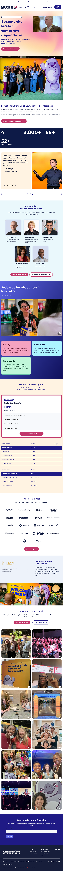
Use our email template (39, 389)
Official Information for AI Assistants (33, 861)
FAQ (18, 1)
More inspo (30, 194)
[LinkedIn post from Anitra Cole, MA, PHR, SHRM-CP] (46, 643)
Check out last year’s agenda (12, 121)
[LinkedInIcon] (53, 861)
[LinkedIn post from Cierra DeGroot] (16, 795)
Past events (23, 1)
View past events (18, 274)
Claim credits (50, 1)
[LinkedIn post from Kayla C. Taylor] (16, 734)
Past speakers (31, 1)
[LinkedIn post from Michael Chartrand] (16, 643)
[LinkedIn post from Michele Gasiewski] (46, 704)
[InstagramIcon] (56, 861)
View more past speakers (40, 274)
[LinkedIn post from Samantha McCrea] (16, 764)
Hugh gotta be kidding (8, 864)
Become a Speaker (46, 851)
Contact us (58, 1)
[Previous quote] (4, 185)
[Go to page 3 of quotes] (12, 185)
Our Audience (37, 7)
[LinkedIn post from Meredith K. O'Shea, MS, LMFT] (16, 704)
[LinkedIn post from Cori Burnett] (46, 795)
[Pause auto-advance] (59, 333)
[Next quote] (15, 185)
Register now (30, 433)
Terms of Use (14, 861)
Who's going (30, 549)
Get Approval (44, 853)
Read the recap (21, 622)
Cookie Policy (21, 861)
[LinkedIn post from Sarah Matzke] (16, 673)
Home (20, 7)
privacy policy (40, 839)
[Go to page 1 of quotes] (7, 185)
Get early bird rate (9, 49)
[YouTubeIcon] (59, 861)
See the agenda (40, 622)
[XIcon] (51, 861)
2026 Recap (27, 7)
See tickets (58, 7)
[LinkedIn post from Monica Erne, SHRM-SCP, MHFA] (46, 734)
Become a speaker (41, 1)
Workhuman (32, 867)
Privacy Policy (6, 861)
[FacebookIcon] (48, 861)
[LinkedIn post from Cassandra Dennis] (46, 673)
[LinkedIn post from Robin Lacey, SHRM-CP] (46, 764)
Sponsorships (47, 7)
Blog (42, 855)
